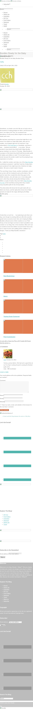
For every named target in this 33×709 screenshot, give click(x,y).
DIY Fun (6, 514)
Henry (6, 296)
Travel (5, 524)
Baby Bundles (29, 162)
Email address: (4, 554)
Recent (5, 585)
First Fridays (7, 516)
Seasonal (6, 520)
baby (4, 233)
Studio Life (6, 522)
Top (1, 706)
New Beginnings (9, 276)
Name (1, 395)
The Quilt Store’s (12, 145)
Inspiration (6, 518)
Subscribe (6, 601)
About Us (6, 599)
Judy (5, 360)
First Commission (9, 337)
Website (2, 401)
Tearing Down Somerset (12, 316)
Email (1, 398)
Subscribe (7, 4)
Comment (2, 380)
